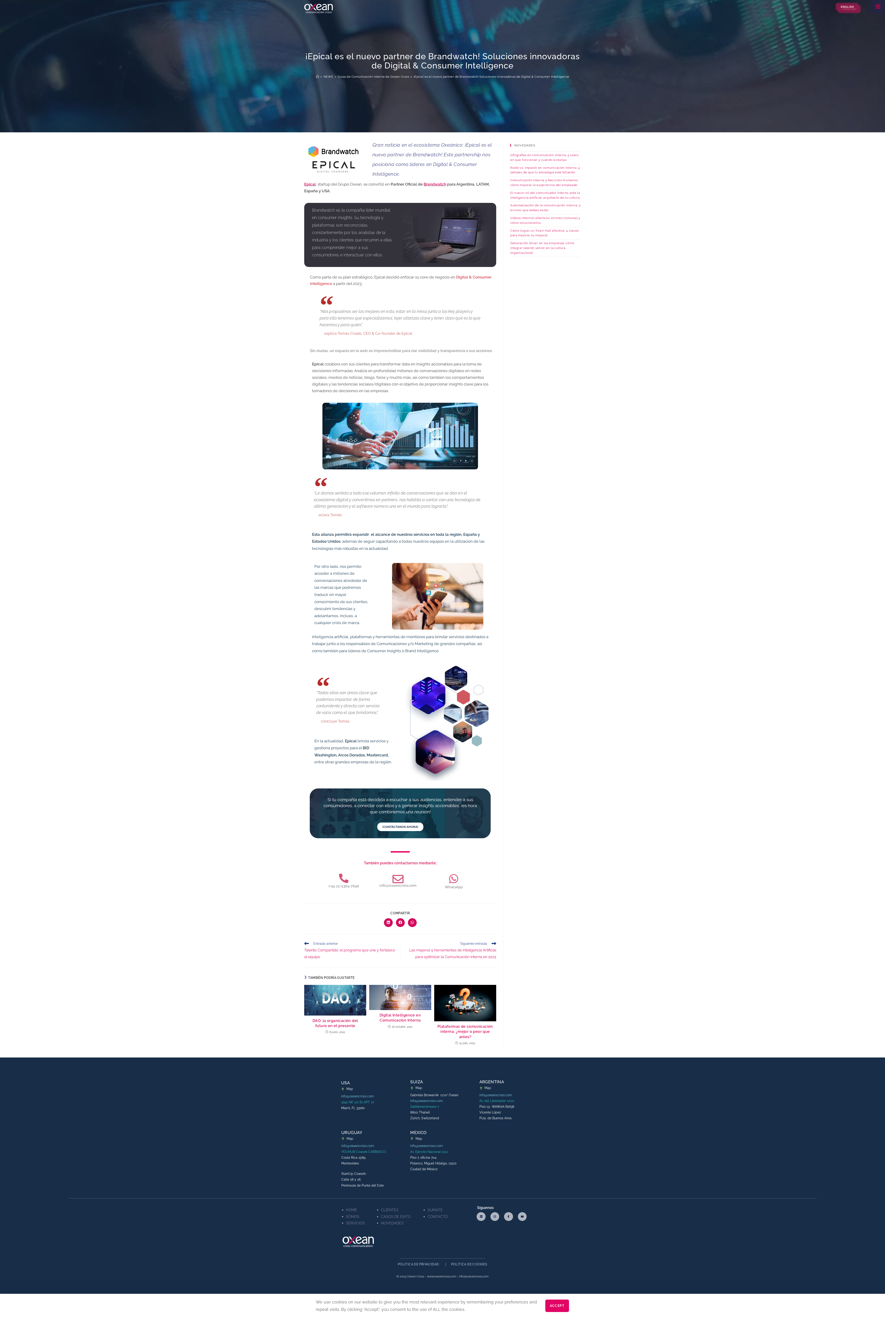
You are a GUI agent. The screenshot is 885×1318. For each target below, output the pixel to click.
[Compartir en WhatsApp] (412, 922)
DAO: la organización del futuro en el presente (335, 1023)
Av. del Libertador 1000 (496, 1101)
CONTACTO (438, 1216)
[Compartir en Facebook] (400, 922)
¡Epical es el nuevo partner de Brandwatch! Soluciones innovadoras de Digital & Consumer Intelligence (491, 76)
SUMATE (435, 1210)
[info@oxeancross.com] (398, 879)
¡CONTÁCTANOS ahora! (400, 827)
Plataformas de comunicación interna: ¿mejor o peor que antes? (465, 1031)
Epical (310, 184)
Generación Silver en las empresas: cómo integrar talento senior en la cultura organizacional (542, 248)
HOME (351, 1210)
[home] (317, 76)
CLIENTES (389, 1210)
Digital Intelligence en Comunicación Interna (400, 1017)
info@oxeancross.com (398, 885)
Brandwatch (435, 184)
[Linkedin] (481, 1216)
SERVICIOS (355, 1223)
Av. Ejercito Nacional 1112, (429, 1152)
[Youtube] (522, 1216)
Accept (557, 1306)
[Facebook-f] (508, 1216)
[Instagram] (494, 1216)
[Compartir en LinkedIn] (388, 922)
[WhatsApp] (453, 879)
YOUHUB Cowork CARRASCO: (363, 1152)
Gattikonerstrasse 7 (424, 1106)
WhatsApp (454, 887)
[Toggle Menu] (878, 6)
